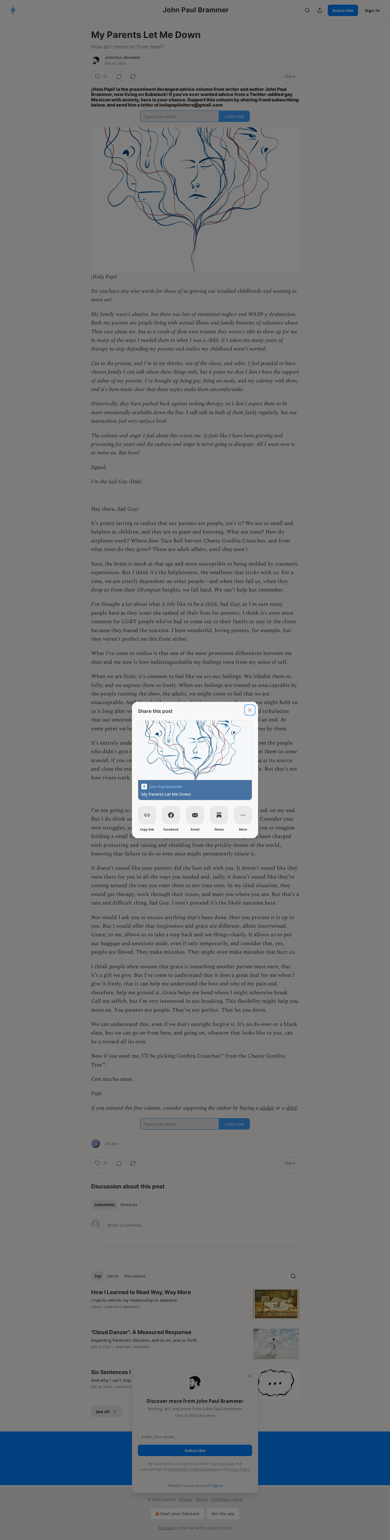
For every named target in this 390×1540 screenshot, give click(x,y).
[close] (249, 710)
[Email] (195, 815)
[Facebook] (171, 815)
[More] (243, 815)
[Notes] (219, 815)
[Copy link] (147, 815)
